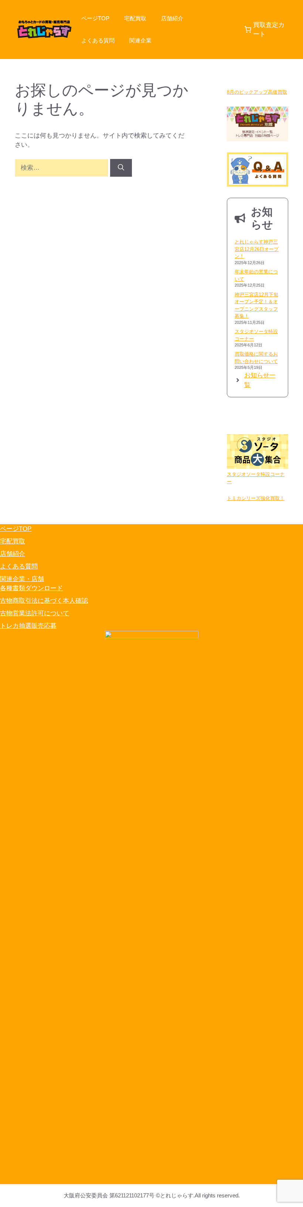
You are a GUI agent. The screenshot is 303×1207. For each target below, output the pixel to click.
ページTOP (95, 18)
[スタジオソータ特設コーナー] (257, 452)
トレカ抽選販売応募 (28, 625)
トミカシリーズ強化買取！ (256, 498)
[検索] (121, 168)
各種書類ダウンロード (31, 588)
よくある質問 (98, 40)
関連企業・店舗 (22, 578)
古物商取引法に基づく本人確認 (44, 600)
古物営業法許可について (34, 613)
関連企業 (140, 40)
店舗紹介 (172, 18)
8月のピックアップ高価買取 (257, 92)
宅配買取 (135, 18)
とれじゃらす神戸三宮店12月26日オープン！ (257, 249)
